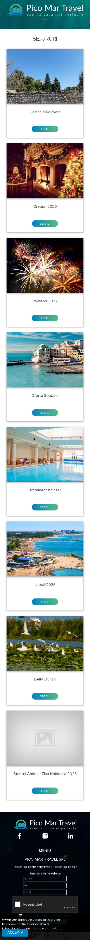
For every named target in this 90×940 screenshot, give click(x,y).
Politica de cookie (65, 866)
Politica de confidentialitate (31, 866)
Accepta (15, 932)
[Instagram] (45, 836)
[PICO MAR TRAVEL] (45, 10)
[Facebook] (20, 836)
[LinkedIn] (70, 836)
